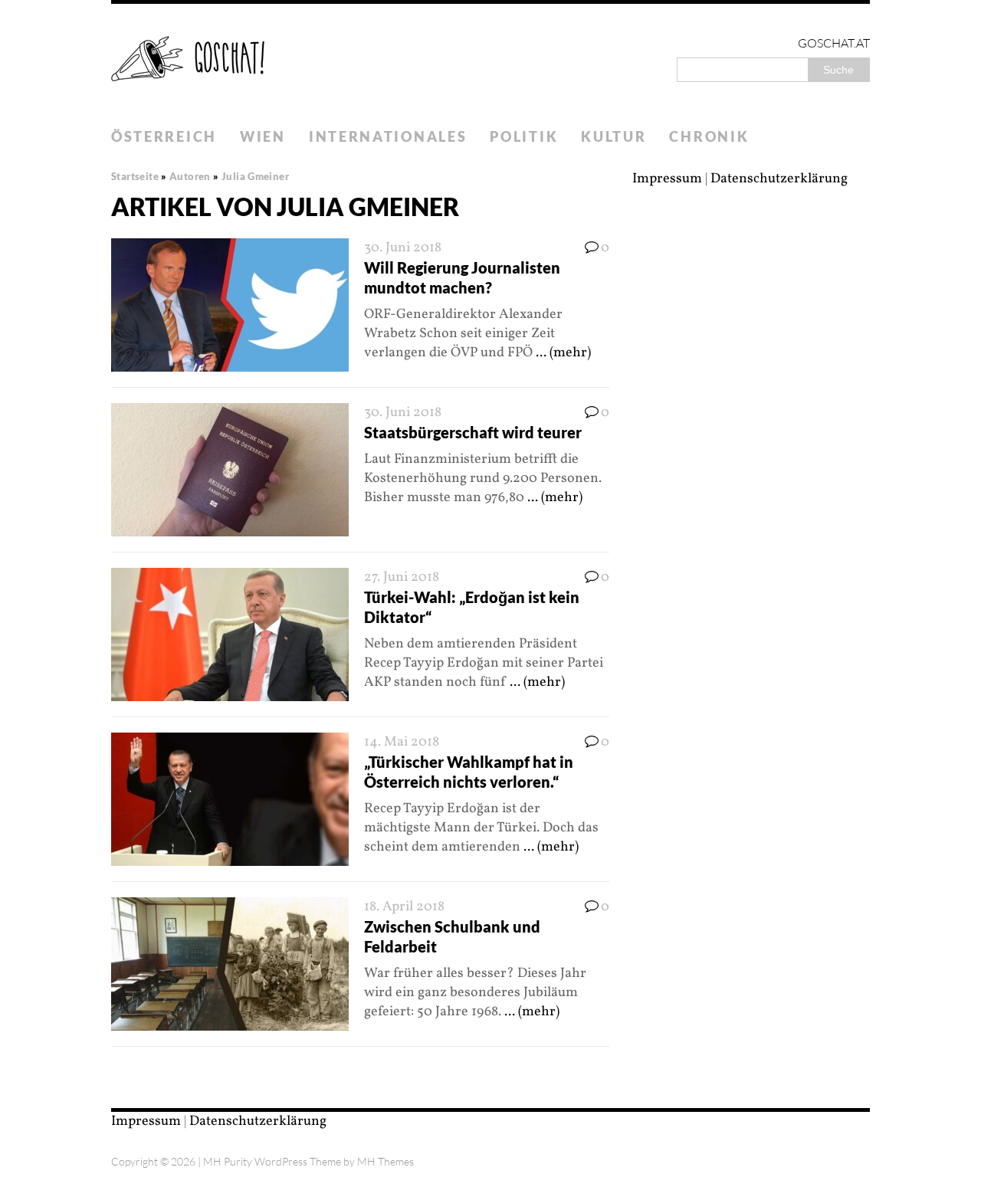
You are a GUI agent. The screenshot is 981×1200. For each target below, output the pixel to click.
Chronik (709, 136)
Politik (524, 136)
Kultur (613, 136)
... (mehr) (563, 352)
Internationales (388, 136)
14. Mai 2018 (401, 742)
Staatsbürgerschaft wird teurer (473, 432)
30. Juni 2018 (402, 247)
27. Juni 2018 (401, 577)
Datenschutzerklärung (779, 179)
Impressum (667, 179)
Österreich (164, 136)
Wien (263, 136)
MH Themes (385, 1161)
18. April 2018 (404, 906)
